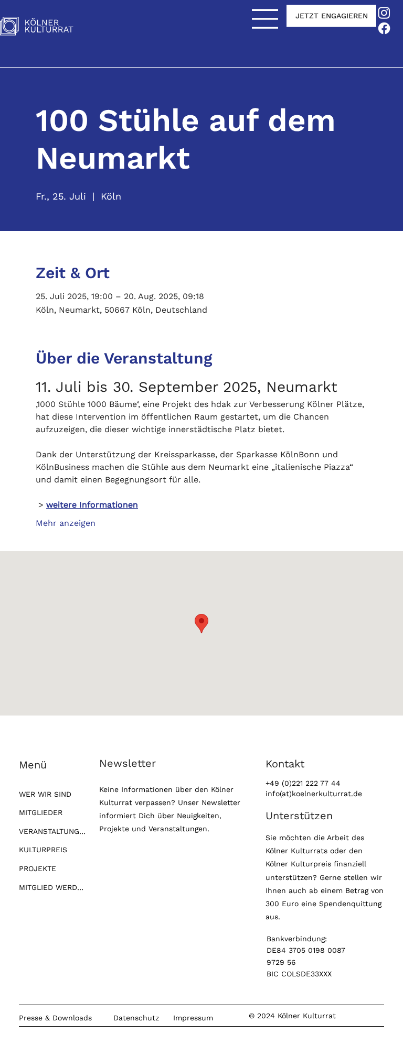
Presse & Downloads (55, 1018)
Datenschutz (136, 1018)
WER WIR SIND (45, 794)
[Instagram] (384, 12)
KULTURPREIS (43, 849)
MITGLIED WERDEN (52, 887)
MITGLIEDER (40, 812)
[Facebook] (384, 28)
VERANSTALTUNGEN (52, 831)
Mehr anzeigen (66, 523)
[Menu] (265, 19)
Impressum (193, 1018)
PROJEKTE (37, 868)
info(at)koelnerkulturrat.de (314, 793)
